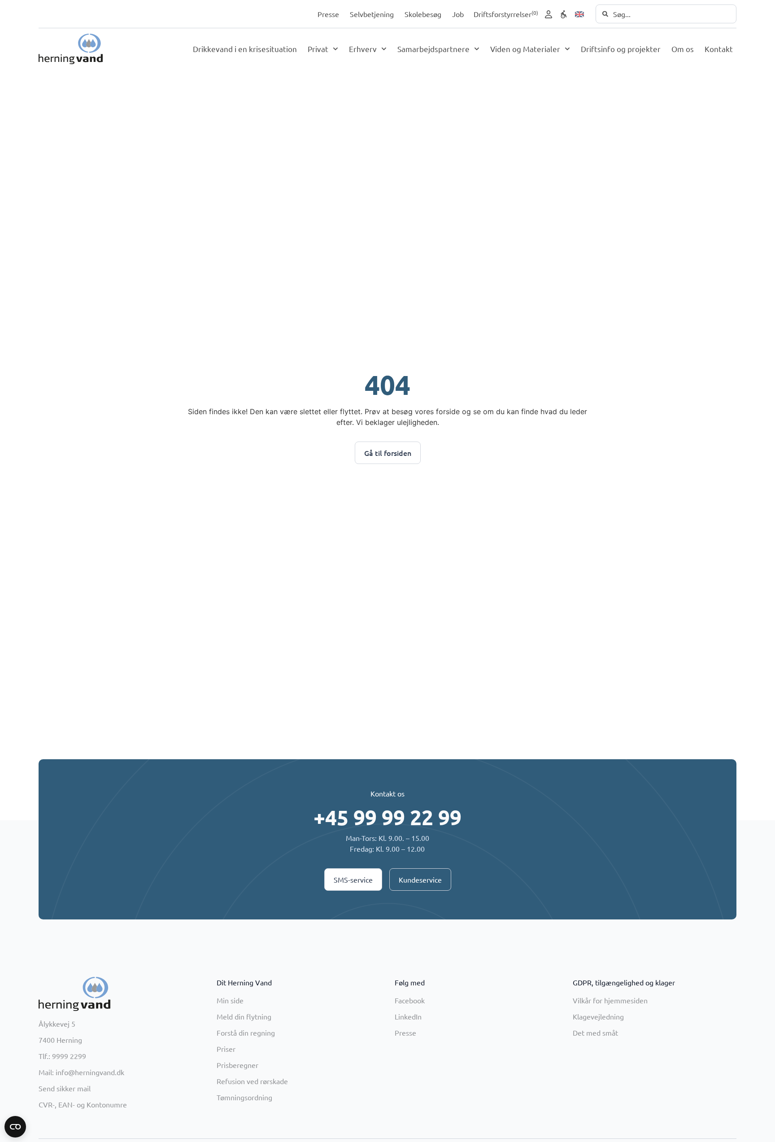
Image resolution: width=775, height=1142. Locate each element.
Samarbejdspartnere (433, 48)
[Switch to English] (579, 14)
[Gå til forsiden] (71, 49)
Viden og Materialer (525, 48)
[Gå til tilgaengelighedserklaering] (564, 14)
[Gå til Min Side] (548, 14)
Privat (318, 48)
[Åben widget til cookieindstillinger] (15, 1127)
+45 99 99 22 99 (387, 817)
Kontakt (719, 48)
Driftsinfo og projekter (621, 48)
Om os (682, 48)
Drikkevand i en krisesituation (245, 48)
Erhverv (363, 48)
